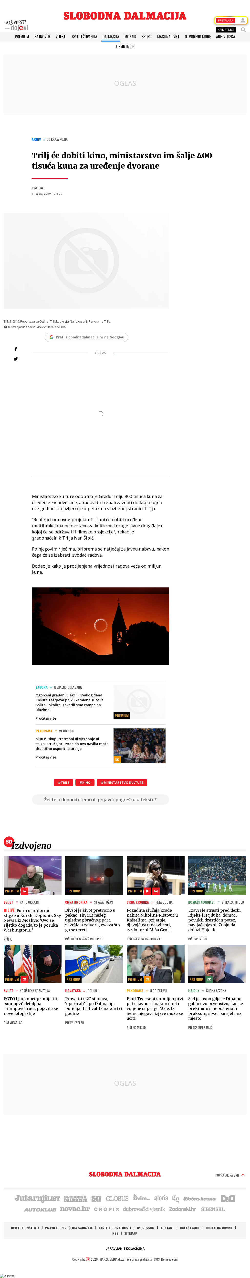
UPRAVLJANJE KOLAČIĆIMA (125, 1248)
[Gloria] (161, 1198)
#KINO (85, 782)
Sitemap (130, 1233)
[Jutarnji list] (37, 1198)
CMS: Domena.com (165, 1259)
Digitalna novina (219, 1227)
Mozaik (130, 37)
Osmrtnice (125, 46)
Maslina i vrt (168, 37)
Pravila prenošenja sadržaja (69, 1227)
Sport (147, 37)
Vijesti (61, 37)
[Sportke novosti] (96, 1198)
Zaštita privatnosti (115, 1227)
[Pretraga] (243, 30)
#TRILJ (63, 782)
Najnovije (42, 37)
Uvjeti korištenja (25, 1227)
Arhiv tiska (225, 37)
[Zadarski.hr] (183, 1209)
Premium (22, 37)
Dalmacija (111, 37)
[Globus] (117, 1198)
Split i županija (84, 37)
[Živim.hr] (141, 1198)
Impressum (146, 1227)
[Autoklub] (40, 1209)
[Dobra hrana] (200, 1198)
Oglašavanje (190, 1227)
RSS (115, 1233)
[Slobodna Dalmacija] (125, 16)
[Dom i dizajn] (228, 1198)
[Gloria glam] (176, 1198)
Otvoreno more (198, 37)
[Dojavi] (16, 26)
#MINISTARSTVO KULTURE (122, 782)
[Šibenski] (213, 1209)
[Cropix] (106, 1209)
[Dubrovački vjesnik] (144, 1209)
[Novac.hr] (75, 1209)
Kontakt (167, 1227)
